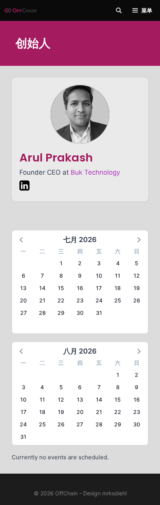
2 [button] (80, 263)
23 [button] (80, 300)
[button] (22, 239)
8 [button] (61, 275)
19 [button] (137, 288)
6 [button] (23, 275)
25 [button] (117, 300)
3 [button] (99, 263)
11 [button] (117, 275)
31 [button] (99, 312)
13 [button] (23, 288)
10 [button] (99, 275)
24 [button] (99, 300)
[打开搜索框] (119, 10)
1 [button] (61, 263)
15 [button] (61, 288)
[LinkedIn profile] (24, 187)
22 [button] (60, 300)
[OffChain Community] (20, 10)
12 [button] (137, 275)
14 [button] (42, 288)
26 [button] (136, 300)
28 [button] (42, 312)
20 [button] (23, 300)
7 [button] (42, 275)
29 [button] (60, 312)
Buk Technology (95, 172)
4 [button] (118, 263)
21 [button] (42, 300)
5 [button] (136, 263)
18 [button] (118, 288)
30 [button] (80, 312)
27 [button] (23, 312)
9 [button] (80, 275)
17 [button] (99, 288)
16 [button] (80, 288)
